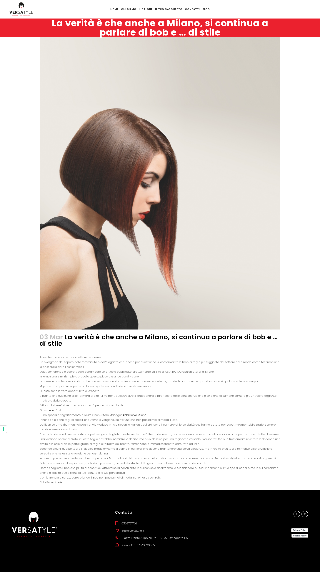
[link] (56, 410)
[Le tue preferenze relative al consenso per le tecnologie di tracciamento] (3, 429)
